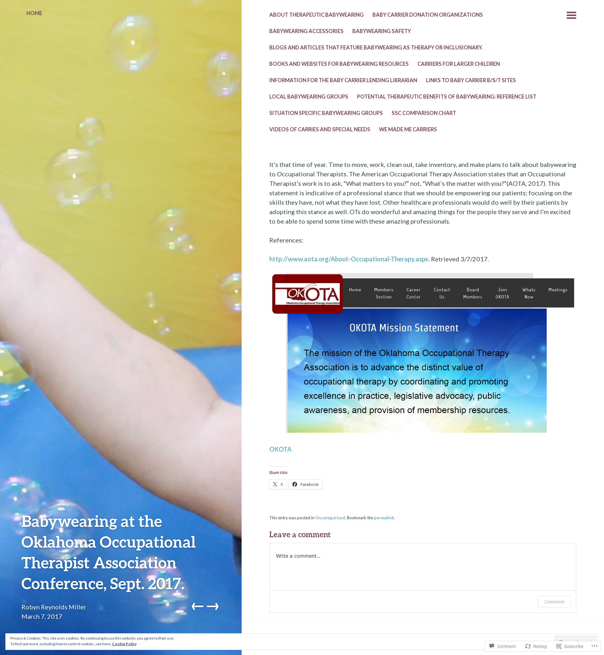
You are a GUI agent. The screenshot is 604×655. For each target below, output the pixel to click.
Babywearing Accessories (306, 31)
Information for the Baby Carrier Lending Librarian (343, 80)
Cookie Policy (124, 643)
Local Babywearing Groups (308, 97)
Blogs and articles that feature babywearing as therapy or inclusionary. (376, 47)
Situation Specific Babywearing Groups (326, 113)
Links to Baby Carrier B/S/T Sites (471, 80)
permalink (384, 517)
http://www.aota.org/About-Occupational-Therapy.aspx (348, 259)
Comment (554, 601)
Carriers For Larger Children (458, 64)
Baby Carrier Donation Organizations (427, 15)
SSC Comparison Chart (424, 113)
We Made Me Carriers (408, 129)
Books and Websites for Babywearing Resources (339, 64)
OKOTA (280, 449)
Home (34, 13)
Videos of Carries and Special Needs (319, 129)
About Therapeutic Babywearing (316, 15)
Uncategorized (330, 517)
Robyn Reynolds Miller (53, 607)
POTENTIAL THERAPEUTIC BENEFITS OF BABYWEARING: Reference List (446, 97)
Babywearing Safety (381, 31)
